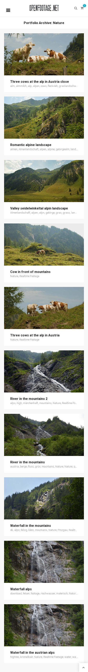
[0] (82, 8)
